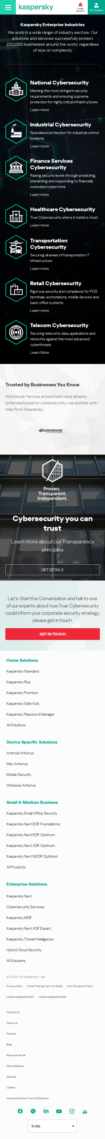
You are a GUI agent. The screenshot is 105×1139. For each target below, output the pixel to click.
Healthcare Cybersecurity (62, 209)
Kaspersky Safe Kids (22, 703)
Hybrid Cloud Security (23, 950)
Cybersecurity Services (25, 907)
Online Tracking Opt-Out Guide (44, 986)
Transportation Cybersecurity (49, 243)
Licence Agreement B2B (52, 996)
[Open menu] (8, 7)
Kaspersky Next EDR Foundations (33, 824)
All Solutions (16, 725)
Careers (10, 1087)
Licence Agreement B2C (20, 996)
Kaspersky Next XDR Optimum (30, 845)
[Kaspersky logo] (36, 7)
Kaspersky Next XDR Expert (28, 928)
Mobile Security (18, 774)
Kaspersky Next (19, 896)
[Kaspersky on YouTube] (59, 1111)
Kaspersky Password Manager (30, 714)
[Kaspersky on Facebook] (20, 1111)
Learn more (39, 110)
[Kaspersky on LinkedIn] (46, 1111)
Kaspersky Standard (22, 671)
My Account (96, 10)
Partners (11, 1033)
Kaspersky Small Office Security (31, 813)
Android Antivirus (20, 753)
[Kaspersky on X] (33, 1111)
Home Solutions (22, 660)
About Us (12, 1022)
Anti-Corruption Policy (80, 986)
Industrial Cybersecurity (60, 124)
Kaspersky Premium (22, 693)
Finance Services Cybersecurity (51, 164)
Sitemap (11, 1076)
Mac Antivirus (17, 764)
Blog (9, 1044)
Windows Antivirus (21, 785)
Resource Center (16, 1055)
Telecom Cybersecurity (59, 325)
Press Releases (15, 1065)
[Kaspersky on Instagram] (72, 1111)
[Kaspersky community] (85, 1112)
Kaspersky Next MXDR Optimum (32, 856)
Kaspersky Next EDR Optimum (30, 835)
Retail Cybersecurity (56, 283)
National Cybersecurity (59, 82)
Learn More (39, 352)
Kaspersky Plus (18, 682)
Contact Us (13, 1012)
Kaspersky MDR (19, 917)
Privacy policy (14, 986)
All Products (16, 867)
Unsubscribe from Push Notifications (27, 1098)
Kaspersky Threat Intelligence (30, 939)
